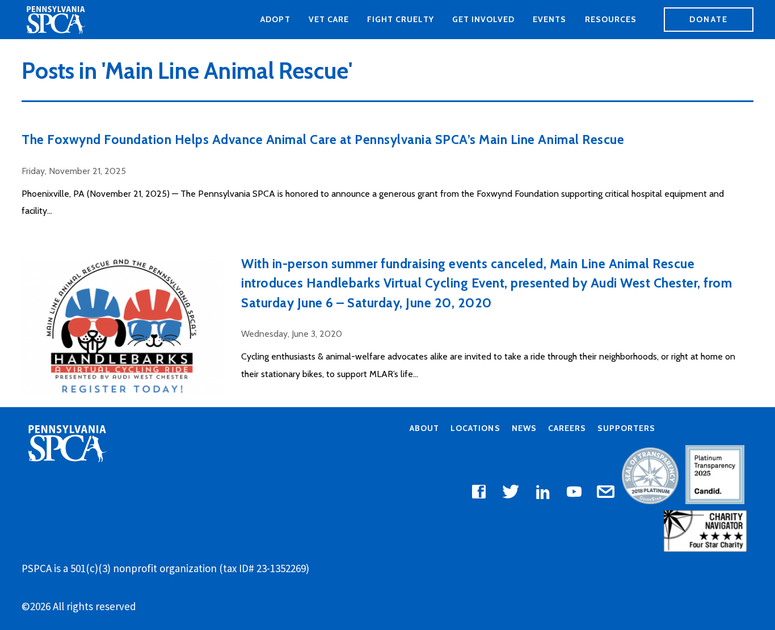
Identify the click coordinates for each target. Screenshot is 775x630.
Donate (708, 19)
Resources (611, 19)
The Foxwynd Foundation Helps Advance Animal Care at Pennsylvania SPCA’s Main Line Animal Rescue (323, 139)
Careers (567, 428)
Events (549, 19)
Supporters (626, 428)
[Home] (56, 20)
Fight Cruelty (400, 19)
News (524, 428)
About (424, 428)
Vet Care (329, 19)
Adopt (275, 19)
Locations (475, 428)
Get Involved (483, 19)
